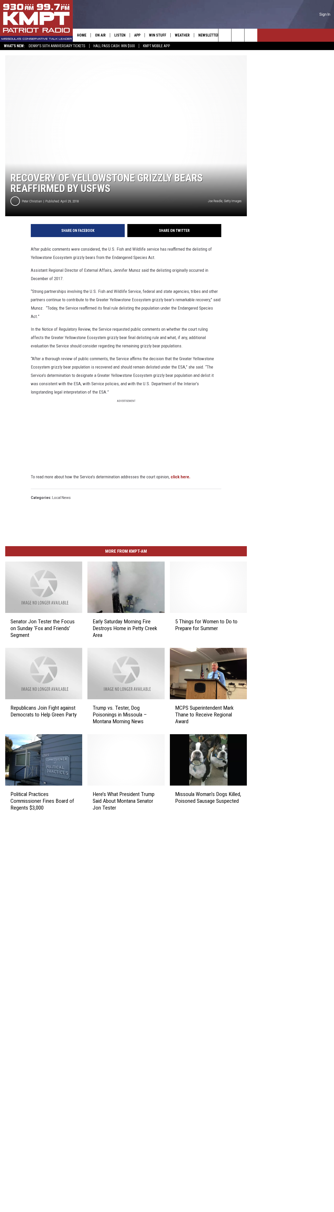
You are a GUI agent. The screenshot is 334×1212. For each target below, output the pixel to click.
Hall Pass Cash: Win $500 (114, 46)
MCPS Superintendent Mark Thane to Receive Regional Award (204, 715)
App (137, 35)
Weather (182, 35)
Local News (61, 498)
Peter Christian (32, 201)
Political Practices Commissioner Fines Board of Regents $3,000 (42, 801)
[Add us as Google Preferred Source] (237, 35)
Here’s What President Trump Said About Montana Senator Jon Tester (123, 801)
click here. (180, 476)
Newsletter (208, 35)
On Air (100, 35)
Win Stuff (157, 35)
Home (81, 35)
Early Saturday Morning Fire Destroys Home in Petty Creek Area (125, 628)
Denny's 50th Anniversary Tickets (57, 46)
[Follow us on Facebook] (250, 35)
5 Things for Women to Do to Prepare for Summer (206, 624)
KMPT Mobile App (156, 46)
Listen (120, 35)
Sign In (324, 14)
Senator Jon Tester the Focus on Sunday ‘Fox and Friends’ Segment (42, 628)
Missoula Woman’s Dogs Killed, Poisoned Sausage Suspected (208, 797)
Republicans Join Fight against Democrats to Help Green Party (43, 711)
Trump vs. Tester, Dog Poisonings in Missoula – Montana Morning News (120, 715)
